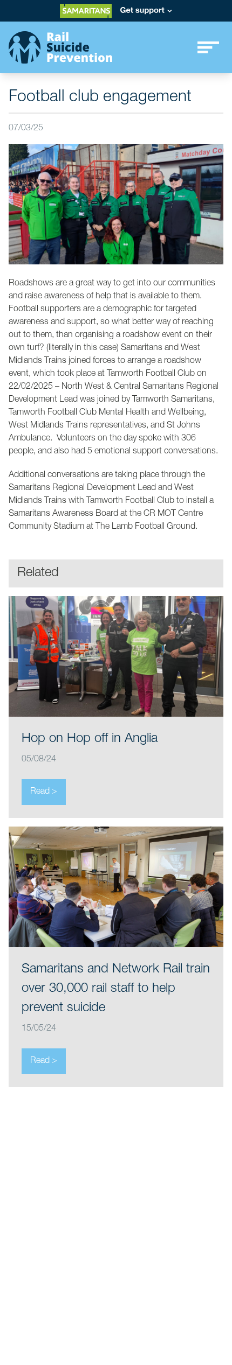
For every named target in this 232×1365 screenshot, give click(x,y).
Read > (43, 792)
